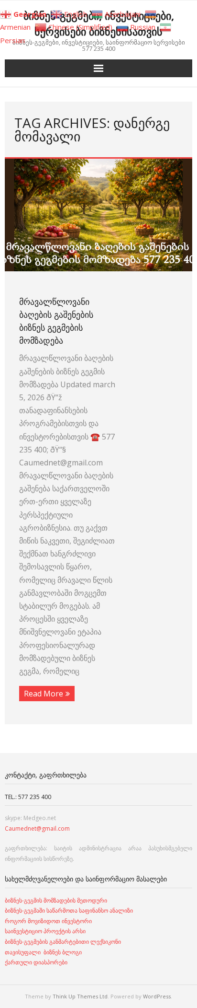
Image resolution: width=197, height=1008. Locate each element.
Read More (43, 693)
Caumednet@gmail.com (37, 828)
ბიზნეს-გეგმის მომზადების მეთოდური (56, 900)
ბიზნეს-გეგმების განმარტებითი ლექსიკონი (63, 942)
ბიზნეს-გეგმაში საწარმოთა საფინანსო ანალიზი (69, 910)
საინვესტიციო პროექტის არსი (45, 931)
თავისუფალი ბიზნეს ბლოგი (43, 952)
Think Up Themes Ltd (80, 996)
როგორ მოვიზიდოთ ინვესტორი (49, 921)
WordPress (157, 996)
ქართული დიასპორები (36, 962)
